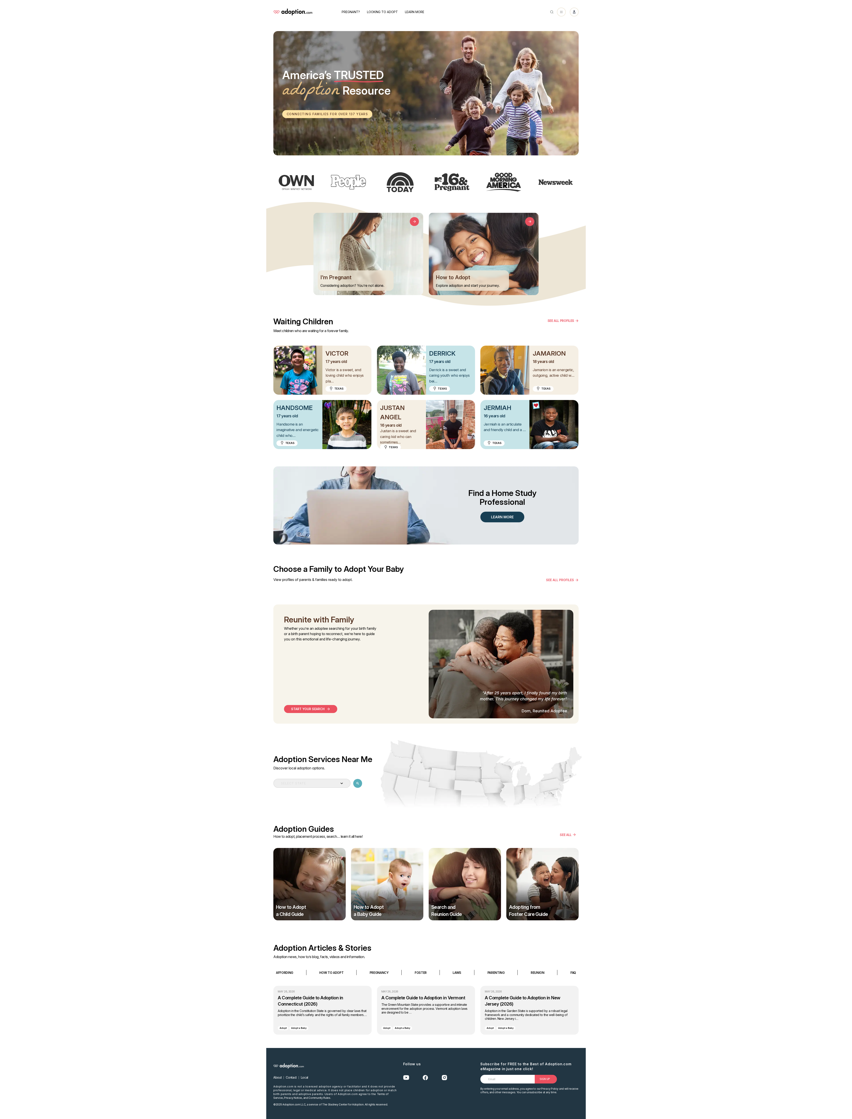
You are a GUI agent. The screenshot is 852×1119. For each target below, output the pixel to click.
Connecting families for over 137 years (327, 114)
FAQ (573, 972)
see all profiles (560, 580)
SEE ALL (566, 834)
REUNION (537, 972)
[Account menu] (574, 12)
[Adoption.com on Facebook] (425, 1077)
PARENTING (496, 972)
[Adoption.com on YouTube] (406, 1077)
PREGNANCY (379, 972)
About (277, 1077)
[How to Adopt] (530, 221)
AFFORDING (284, 972)
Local (304, 1077)
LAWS (457, 972)
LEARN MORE (502, 517)
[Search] (551, 12)
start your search (308, 709)
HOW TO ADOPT (331, 972)
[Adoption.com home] (292, 12)
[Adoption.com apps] (561, 12)
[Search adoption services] (357, 783)
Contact (291, 1077)
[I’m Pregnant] (414, 221)
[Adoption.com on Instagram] (444, 1077)
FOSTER (421, 972)
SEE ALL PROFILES (561, 321)
